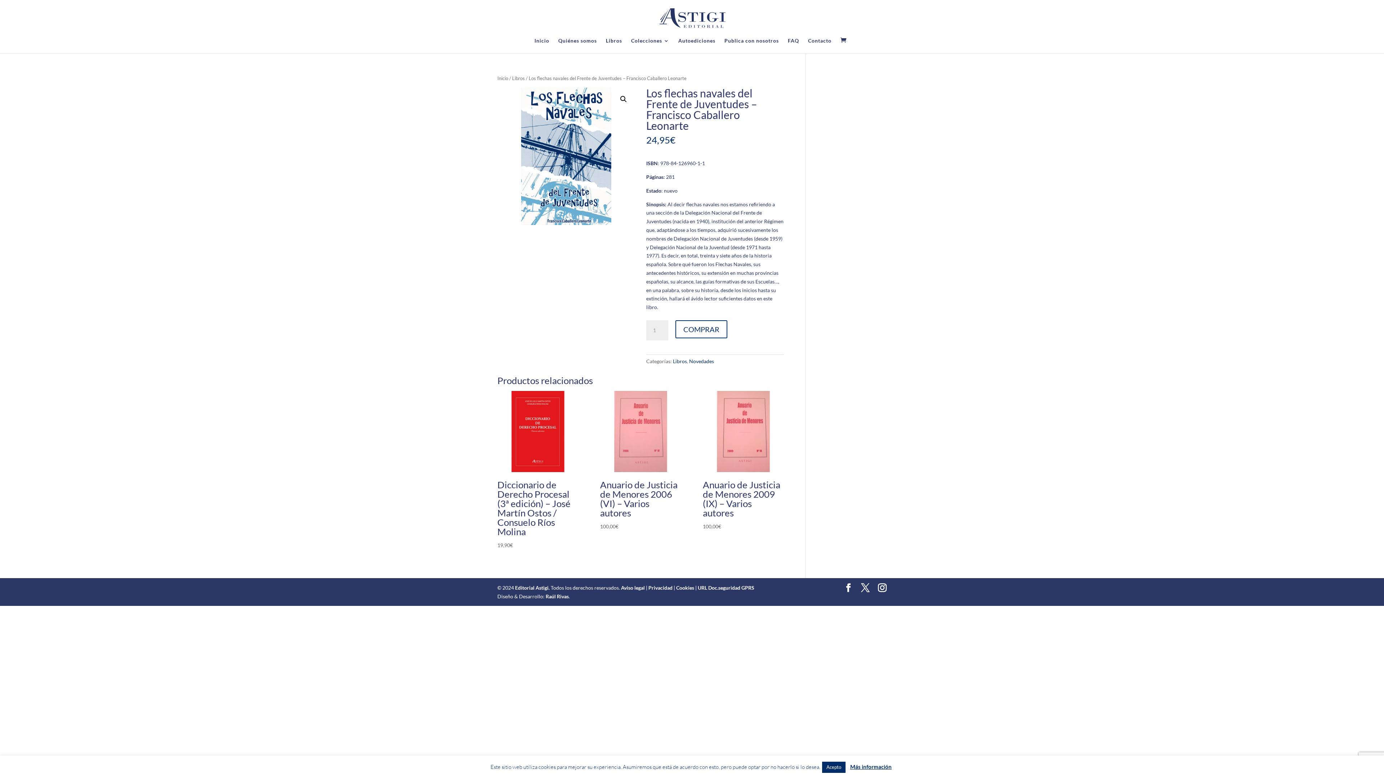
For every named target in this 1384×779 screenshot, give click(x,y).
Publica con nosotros (751, 41)
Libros (614, 41)
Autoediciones (696, 41)
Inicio (541, 41)
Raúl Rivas (557, 596)
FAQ (793, 41)
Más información (871, 766)
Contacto (819, 41)
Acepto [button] (833, 767)
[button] (623, 99)
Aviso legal (633, 588)
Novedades (701, 361)
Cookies (685, 588)
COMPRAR (701, 329)
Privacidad (660, 588)
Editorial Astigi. (532, 588)
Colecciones (646, 41)
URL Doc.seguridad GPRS (726, 588)
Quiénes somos (577, 41)
